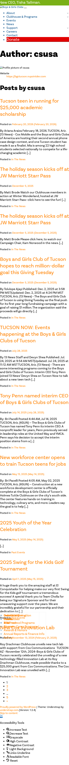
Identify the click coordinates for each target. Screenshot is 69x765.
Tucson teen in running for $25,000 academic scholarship (29, 107)
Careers (11, 31)
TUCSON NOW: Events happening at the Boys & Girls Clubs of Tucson (33, 334)
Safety (8, 637)
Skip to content (8, 713)
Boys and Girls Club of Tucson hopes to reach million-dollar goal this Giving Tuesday (33, 265)
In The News (18, 159)
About (10, 13)
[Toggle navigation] (25, 7)
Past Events (18, 552)
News (10, 24)
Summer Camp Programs (21, 626)
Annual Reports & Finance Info (24, 634)
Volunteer (10, 623)
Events (11, 20)
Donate (12, 39)
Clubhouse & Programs (21, 17)
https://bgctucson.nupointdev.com (26, 76)
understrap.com (9, 710)
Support (12, 28)
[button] (1, 716)
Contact (12, 35)
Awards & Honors (15, 630)
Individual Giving (15, 615)
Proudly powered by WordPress (18, 706)
